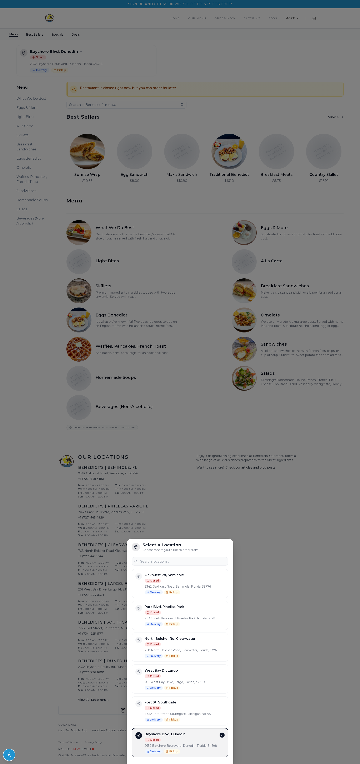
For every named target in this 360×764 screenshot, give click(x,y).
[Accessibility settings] (9, 755)
